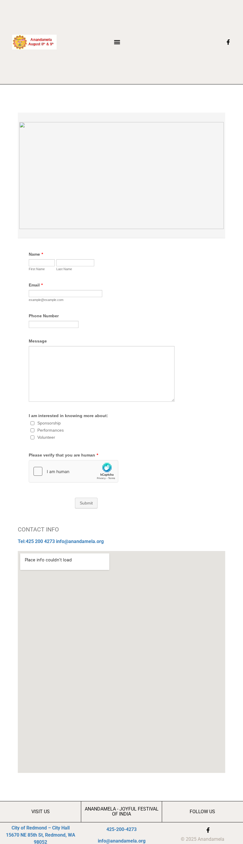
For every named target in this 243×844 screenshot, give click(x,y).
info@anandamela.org (80, 541)
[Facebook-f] (208, 830)
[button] (117, 42)
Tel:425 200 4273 (36, 541)
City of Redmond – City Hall (41, 828)
